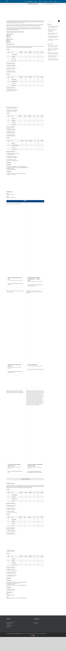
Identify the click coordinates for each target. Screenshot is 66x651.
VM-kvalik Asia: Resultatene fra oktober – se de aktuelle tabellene (53, 49)
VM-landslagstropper (9, 625)
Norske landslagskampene (10, 622)
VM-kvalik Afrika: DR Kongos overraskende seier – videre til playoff (34, 279)
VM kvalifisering (36, 622)
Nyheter (19, 367)
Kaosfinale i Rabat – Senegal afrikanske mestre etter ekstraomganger (52, 30)
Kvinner (36, 467)
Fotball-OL (8, 627)
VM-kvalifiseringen (20, 280)
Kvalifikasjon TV (36, 623)
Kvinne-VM (8, 624)
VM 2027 (39, 467)
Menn (16, 280)
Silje (9, 280)
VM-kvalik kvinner (9, 623)
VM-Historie (8, 626)
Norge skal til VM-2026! (32, 364)
